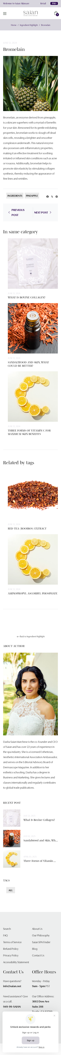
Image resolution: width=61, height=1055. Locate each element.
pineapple (32, 195)
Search (7, 929)
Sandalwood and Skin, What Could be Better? (28, 364)
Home (13, 24)
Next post (41, 212)
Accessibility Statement (16, 962)
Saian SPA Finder (41, 942)
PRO (54, 3)
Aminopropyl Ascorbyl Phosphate (32, 593)
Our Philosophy (41, 935)
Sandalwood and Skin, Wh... (40, 840)
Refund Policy (10, 949)
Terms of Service (12, 942)
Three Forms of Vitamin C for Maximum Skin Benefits (29, 432)
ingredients (15, 195)
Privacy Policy (10, 955)
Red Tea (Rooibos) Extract (27, 528)
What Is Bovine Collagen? (26, 297)
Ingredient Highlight (29, 24)
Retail (43, 3)
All (11, 890)
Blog (34, 949)
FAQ (5, 935)
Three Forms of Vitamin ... (39, 860)
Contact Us (38, 955)
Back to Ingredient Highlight (32, 636)
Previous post (18, 212)
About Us (37, 929)
